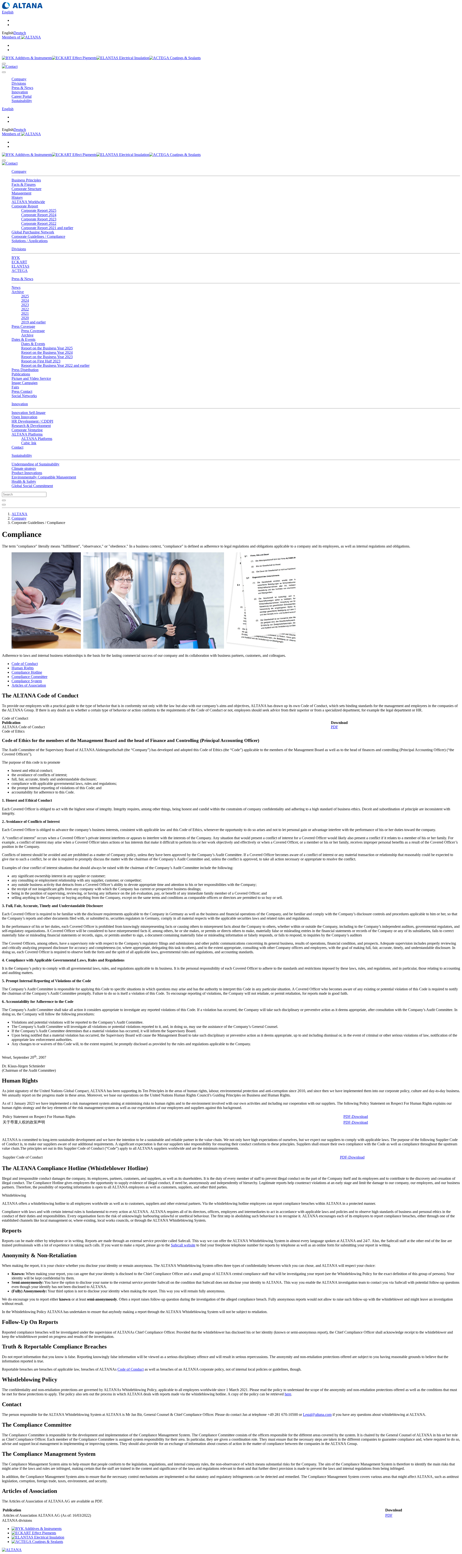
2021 (25, 313)
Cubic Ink (28, 443)
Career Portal (22, 96)
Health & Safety (24, 481)
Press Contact (22, 391)
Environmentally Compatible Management (44, 477)
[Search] (4, 63)
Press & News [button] (22, 88)
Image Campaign (25, 383)
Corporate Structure (26, 189)
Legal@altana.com (317, 1414)
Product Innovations (27, 473)
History (17, 197)
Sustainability (22, 455)
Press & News (22, 279)
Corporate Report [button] (25, 206)
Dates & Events (33, 344)
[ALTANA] (12, 1550)
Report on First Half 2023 (40, 361)
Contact (17, 447)
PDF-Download (355, 1117)
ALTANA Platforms (36, 439)
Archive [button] (18, 292)
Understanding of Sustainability (35, 464)
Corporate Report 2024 (38, 215)
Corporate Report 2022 (38, 223)
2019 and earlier (33, 322)
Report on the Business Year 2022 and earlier (55, 365)
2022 (25, 309)
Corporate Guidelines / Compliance (38, 236)
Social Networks (24, 396)
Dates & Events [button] (23, 339)
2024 (25, 300)
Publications (21, 374)
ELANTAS (20, 266)
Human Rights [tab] (23, 668)
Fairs (15, 387)
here (288, 1394)
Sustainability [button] (22, 101)
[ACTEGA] (175, 58)
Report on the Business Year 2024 (47, 352)
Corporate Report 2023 (38, 219)
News (16, 287)
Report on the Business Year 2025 (47, 348)
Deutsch (19, 33)
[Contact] (10, 66)
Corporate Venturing (27, 430)
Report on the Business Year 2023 (47, 357)
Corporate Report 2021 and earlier (47, 228)
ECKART (19, 262)
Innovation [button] (20, 92)
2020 (25, 318)
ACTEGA (20, 271)
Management (21, 193)
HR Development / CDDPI (32, 421)
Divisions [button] (19, 83)
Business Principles (26, 180)
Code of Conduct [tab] (25, 664)
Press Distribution (25, 370)
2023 (25, 305)
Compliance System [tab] (27, 681)
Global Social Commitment (32, 486)
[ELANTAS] (122, 58)
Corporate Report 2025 (38, 210)
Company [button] (19, 79)
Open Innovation (24, 417)
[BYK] (27, 58)
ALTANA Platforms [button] (27, 434)
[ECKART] (74, 58)
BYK (16, 258)
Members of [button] (11, 37)
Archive (27, 335)
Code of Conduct (130, 1369)
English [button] (7, 12)
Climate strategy (24, 468)
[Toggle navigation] (4, 72)
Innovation (20, 404)
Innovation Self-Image (28, 413)
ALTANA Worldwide (28, 202)
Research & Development (31, 426)
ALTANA (19, 514)
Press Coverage (33, 331)
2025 (25, 296)
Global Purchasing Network (33, 232)
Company (19, 171)
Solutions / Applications (30, 241)
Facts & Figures (24, 184)
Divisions (19, 249)
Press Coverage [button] (23, 326)
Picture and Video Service (31, 378)
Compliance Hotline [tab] (27, 672)
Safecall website (183, 1245)
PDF (334, 727)
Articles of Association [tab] (29, 685)
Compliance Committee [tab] (29, 677)
